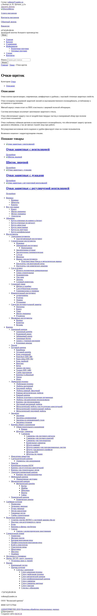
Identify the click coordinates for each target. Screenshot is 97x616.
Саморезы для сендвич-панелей (40, 438)
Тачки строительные (25, 273)
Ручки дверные (17, 508)
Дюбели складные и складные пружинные (34, 397)
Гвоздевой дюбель (24, 388)
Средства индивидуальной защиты (26, 304)
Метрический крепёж (25, 483)
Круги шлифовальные (20, 232)
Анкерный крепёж (24, 332)
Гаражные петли (18, 513)
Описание (10, 86)
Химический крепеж (20, 497)
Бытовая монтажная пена (22, 540)
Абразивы (10, 218)
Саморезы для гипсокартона (38, 440)
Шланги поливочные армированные (32, 270)
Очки (13, 81)
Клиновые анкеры (24, 343)
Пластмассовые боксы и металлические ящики (41, 261)
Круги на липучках (19, 230)
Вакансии (5, 26)
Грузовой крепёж (23, 352)
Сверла (14, 529)
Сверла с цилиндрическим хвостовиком (33, 531)
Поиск (4, 60)
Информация (11, 46)
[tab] (51, 86)
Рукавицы (20, 316)
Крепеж (9, 327)
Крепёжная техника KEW (22, 465)
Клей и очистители (19, 545)
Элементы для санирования (28, 461)
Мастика (15, 551)
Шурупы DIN (32, 452)
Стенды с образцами (30, 588)
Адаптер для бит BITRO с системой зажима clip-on (33, 520)
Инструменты (12, 234)
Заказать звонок (8, 7)
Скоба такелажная (24, 372)
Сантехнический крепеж (21, 459)
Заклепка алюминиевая (26, 418)
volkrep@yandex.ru (15, 2)
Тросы (19, 377)
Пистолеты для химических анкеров (32, 266)
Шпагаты (15, 202)
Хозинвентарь (22, 275)
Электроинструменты (20, 236)
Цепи (18, 379)
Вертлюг (20, 363)
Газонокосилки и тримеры (27, 291)
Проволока (16, 504)
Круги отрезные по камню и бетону (26, 220)
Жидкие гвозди (17, 538)
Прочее (9, 563)
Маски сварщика (18, 211)
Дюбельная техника (19, 381)
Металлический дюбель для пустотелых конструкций (39, 406)
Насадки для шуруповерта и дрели (26, 522)
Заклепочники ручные (25, 250)
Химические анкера (24, 499)
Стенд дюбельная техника (32, 574)
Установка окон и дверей (22, 561)
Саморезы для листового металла (40, 436)
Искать (4, 62)
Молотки (20, 257)
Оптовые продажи (19, 51)
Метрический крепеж (20, 481)
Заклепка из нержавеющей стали (30, 420)
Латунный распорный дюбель (29, 404)
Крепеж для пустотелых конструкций (27, 468)
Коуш (18, 366)
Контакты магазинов (10, 17)
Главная (9, 39)
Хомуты (14, 463)
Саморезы (25, 434)
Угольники (21, 302)
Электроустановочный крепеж (24, 472)
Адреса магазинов (9, 13)
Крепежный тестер (19, 565)
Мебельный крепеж (19, 477)
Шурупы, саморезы (24, 431)
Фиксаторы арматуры (20, 456)
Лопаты (19, 279)
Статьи (9, 53)
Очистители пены (19, 547)
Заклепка (15, 413)
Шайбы (24, 488)
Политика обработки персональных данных (40, 609)
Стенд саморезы (28, 581)
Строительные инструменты (23, 241)
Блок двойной (22, 361)
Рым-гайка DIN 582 (24, 359)
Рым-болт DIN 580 (24, 356)
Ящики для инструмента (26, 259)
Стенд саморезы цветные (32, 583)
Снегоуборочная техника (27, 288)
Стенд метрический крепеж (33, 576)
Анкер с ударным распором (28, 341)
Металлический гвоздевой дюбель (31, 411)
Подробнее (11, 155)
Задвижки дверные (19, 506)
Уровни (19, 300)
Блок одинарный (23, 354)
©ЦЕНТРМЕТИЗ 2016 (11, 609)
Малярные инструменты (21, 318)
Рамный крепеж (23, 395)
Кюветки (20, 322)
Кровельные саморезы (35, 443)
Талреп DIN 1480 (23, 370)
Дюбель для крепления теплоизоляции (33, 400)
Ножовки (20, 243)
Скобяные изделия (14, 502)
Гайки (24, 495)
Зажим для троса (23, 368)
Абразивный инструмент (27, 245)
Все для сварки (12, 207)
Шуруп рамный (33, 445)
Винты (24, 493)
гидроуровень (22, 295)
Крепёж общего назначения (23, 425)
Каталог (9, 42)
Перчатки (20, 307)
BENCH (18, 614)
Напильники (26, 248)
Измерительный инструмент (23, 293)
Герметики (15, 536)
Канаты (14, 205)
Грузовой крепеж (18, 347)
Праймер (15, 554)
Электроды (16, 216)
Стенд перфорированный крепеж (35, 579)
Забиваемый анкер (24, 336)
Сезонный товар (18, 284)
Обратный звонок (8, 22)
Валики (19, 320)
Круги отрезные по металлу (23, 223)
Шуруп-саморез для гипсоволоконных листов (46, 447)
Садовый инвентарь (24, 282)
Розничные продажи (20, 48)
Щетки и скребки (23, 286)
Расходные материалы (15, 517)
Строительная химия (15, 533)
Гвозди (14, 345)
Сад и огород (16, 268)
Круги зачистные (18, 225)
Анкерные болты (23, 338)
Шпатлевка (16, 549)
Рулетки (19, 298)
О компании (11, 44)
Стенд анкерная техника (31, 572)
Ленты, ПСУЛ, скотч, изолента (19, 558)
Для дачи (20, 277)
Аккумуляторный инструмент (29, 239)
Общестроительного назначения (30, 427)
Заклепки (20, 415)
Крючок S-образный (25, 375)
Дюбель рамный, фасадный (28, 391)
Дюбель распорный (24, 386)
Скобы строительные (20, 515)
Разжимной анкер (23, 334)
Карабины (20, 350)
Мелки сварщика (18, 214)
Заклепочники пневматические (29, 252)
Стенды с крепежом (24, 570)
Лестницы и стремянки (16, 556)
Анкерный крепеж (19, 329)
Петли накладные (18, 511)
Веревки (9, 198)
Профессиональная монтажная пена (26, 542)
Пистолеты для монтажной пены (30, 264)
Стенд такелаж (27, 586)
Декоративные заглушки (26, 479)
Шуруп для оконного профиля (39, 449)
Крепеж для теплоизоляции (28, 402)
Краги (13, 209)
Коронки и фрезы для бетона (23, 527)
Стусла (19, 254)
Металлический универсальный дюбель (33, 409)
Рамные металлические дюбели (29, 393)
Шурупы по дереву (34, 454)
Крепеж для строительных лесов (25, 470)
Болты (24, 486)
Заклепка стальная (24, 422)
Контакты (10, 55)
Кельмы (19, 325)
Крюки (24, 429)
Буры (13, 524)
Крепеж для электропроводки (29, 474)
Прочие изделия (18, 567)
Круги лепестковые (19, 227)
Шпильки (25, 490)
